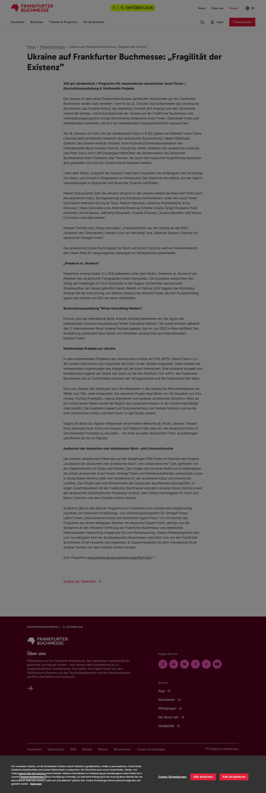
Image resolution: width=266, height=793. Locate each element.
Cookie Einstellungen (172, 777)
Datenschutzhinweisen (32, 776)
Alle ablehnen (203, 776)
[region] (133, 774)
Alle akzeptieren (234, 776)
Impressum (36, 784)
